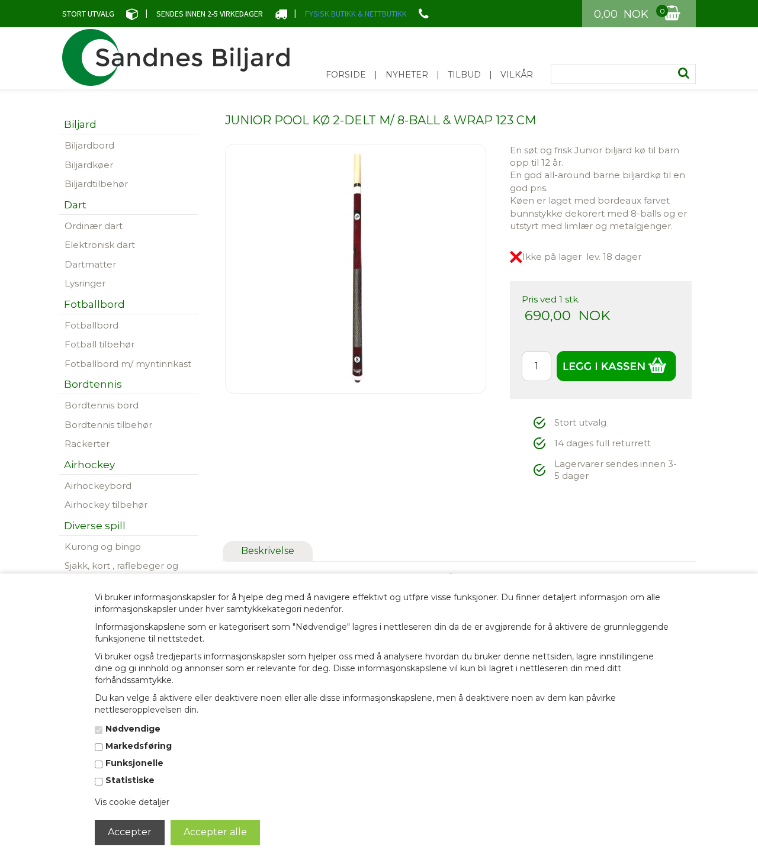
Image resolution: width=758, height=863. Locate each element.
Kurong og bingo (103, 546)
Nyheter (407, 74)
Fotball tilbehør (99, 344)
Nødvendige (132, 728)
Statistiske (130, 780)
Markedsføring (138, 745)
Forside (346, 74)
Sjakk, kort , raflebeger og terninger (121, 572)
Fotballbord (91, 325)
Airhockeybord (98, 485)
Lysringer (85, 283)
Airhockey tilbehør (106, 504)
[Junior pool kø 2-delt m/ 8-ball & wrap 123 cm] (356, 267)
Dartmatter (90, 264)
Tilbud (464, 74)
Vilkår (516, 74)
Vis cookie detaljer (132, 802)
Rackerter (87, 443)
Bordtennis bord (102, 405)
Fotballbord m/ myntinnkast (128, 363)
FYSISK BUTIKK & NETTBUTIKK (356, 13)
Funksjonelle (134, 763)
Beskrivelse (267, 550)
